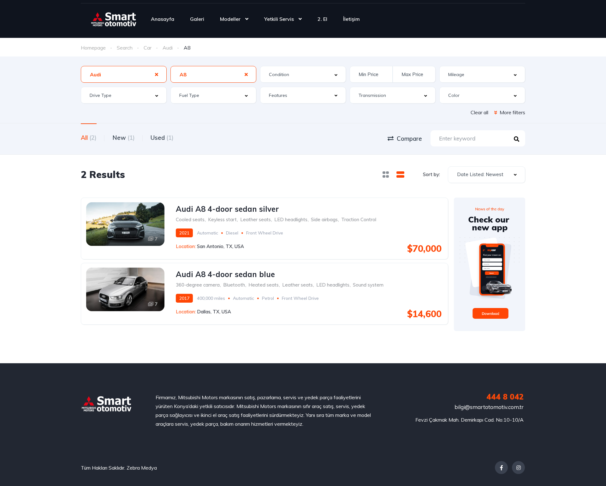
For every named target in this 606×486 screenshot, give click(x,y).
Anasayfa (162, 19)
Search (125, 47)
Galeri (197, 19)
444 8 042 (505, 396)
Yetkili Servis (279, 19)
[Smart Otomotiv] (114, 19)
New (123, 137)
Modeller (230, 19)
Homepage (93, 47)
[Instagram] (518, 467)
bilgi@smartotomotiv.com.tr (489, 407)
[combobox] (124, 74)
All (89, 137)
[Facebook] (501, 467)
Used (162, 137)
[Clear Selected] (156, 74)
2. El (322, 19)
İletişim (351, 19)
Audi (168, 47)
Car (148, 47)
